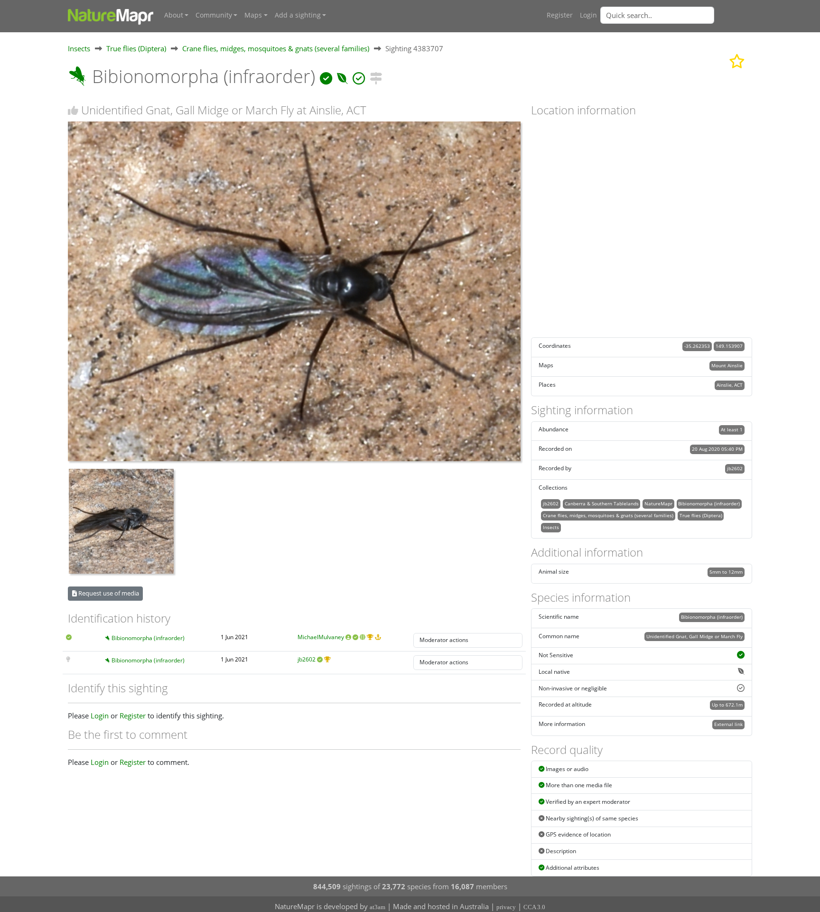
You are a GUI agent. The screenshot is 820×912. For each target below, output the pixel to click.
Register (560, 15)
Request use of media (108, 593)
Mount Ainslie (727, 365)
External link (728, 724)
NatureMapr (658, 503)
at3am (377, 907)
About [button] (173, 15)
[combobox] (676, 15)
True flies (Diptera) (136, 48)
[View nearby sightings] (376, 76)
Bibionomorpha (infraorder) (148, 638)
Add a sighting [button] (298, 15)
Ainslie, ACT (730, 385)
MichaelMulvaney (321, 637)
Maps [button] (253, 15)
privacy (506, 907)
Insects (79, 48)
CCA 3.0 (534, 907)
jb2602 (307, 659)
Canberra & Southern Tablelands (602, 503)
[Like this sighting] (73, 110)
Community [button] (214, 15)
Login (588, 15)
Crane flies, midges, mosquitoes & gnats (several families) (275, 48)
